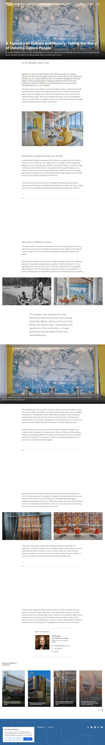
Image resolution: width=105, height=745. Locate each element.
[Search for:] (59, 727)
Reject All (18, 739)
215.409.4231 (58, 648)
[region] (18, 734)
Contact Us (40, 727)
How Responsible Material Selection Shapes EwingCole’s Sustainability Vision (65, 688)
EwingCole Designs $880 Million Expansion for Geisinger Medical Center (13, 688)
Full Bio (56, 651)
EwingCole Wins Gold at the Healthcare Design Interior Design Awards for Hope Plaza (90, 688)
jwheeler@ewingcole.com (61, 645)
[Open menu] (98, 4)
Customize (9, 739)
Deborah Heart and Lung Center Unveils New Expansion (39, 688)
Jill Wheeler (56, 636)
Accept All (27, 739)
